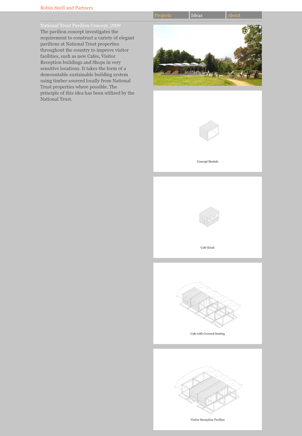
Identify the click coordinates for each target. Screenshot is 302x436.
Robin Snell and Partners (66, 8)
